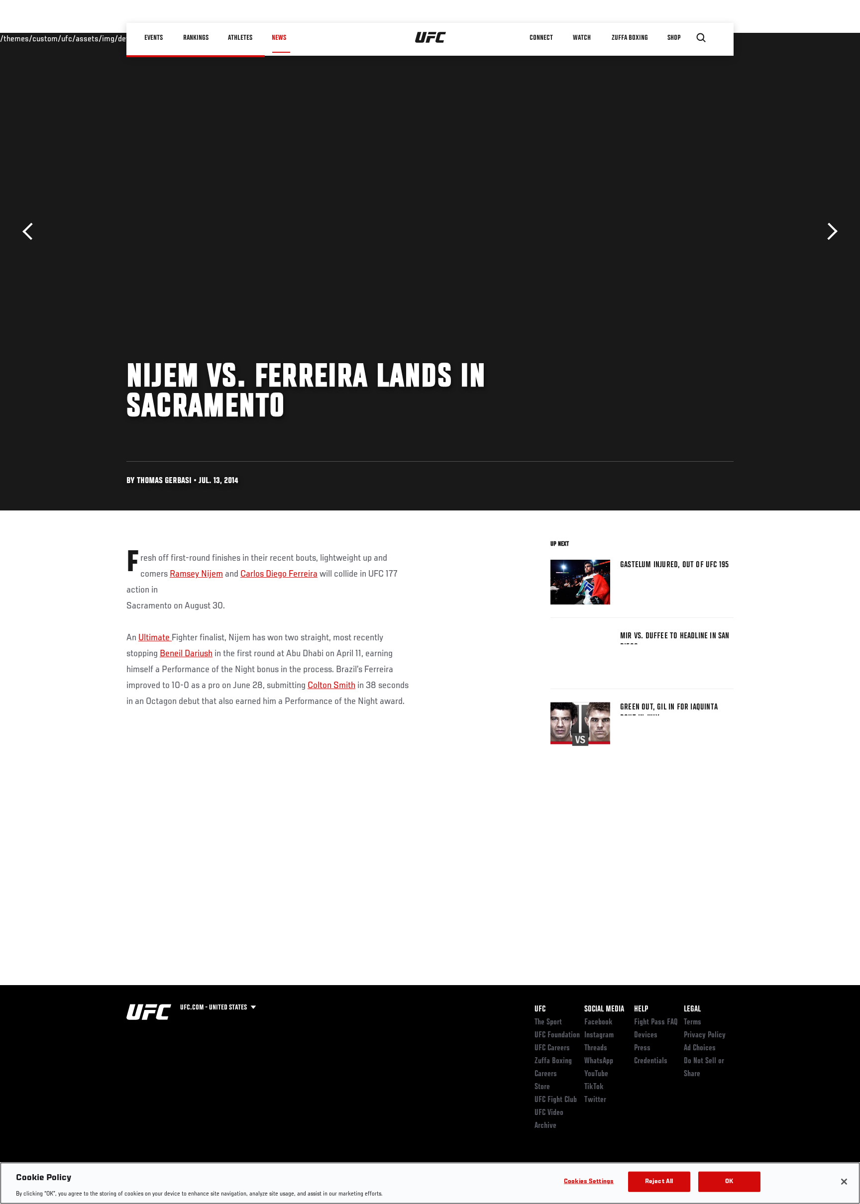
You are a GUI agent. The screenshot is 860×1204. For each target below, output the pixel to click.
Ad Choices (700, 1048)
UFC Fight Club (556, 1100)
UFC (540, 1009)
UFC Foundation (557, 1035)
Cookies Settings (589, 1181)
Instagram (599, 1035)
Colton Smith (331, 686)
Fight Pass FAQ (656, 1022)
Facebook (598, 1022)
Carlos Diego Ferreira (279, 574)
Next (829, 231)
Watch (582, 38)
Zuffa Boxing (630, 38)
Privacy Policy (705, 1035)
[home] (431, 38)
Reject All (659, 1181)
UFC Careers (552, 1048)
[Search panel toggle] (701, 37)
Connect (541, 38)
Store (542, 1087)
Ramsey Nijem (196, 574)
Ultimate (155, 638)
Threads (595, 1048)
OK (729, 1181)
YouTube (596, 1074)
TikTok (594, 1087)
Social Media (604, 1009)
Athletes (240, 38)
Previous (31, 231)
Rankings (196, 38)
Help (641, 1009)
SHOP (673, 38)
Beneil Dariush (186, 654)
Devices (645, 1035)
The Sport (548, 1022)
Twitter (595, 1100)
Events (153, 38)
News (279, 38)
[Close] (844, 1182)
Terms (692, 1022)
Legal (692, 1009)
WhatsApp (598, 1061)
